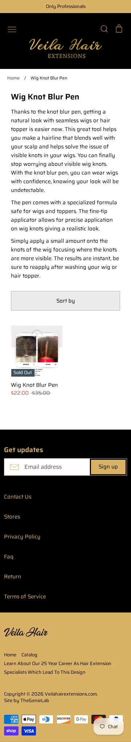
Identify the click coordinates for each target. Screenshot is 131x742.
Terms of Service (25, 596)
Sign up (108, 466)
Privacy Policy (22, 536)
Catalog (29, 655)
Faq (8, 556)
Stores (12, 516)
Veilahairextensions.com (71, 694)
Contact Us (17, 496)
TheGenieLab (34, 700)
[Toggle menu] (12, 28)
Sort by (65, 300)
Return (12, 576)
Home (10, 655)
